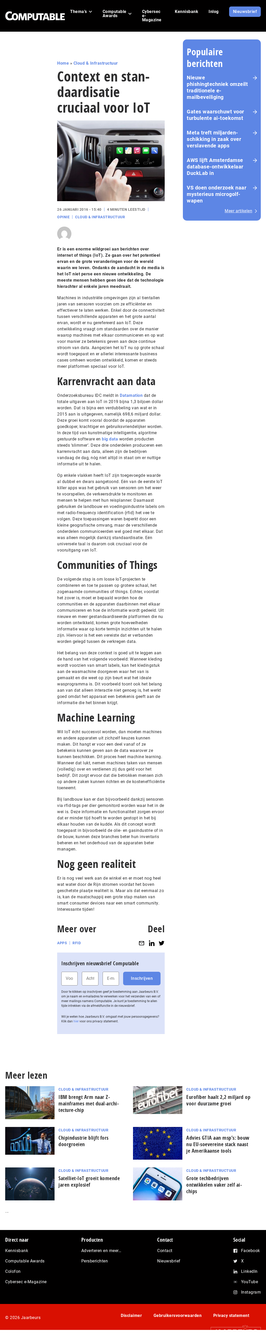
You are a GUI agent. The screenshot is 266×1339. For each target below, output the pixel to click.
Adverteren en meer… (101, 1250)
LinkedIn (249, 1271)
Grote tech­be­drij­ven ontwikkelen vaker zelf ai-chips (214, 1185)
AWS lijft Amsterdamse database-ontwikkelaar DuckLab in (215, 166)
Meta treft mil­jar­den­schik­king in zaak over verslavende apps (214, 139)
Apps (62, 943)
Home (63, 63)
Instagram (251, 1292)
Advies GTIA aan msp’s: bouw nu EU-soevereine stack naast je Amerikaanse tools (217, 1144)
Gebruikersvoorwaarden (178, 1315)
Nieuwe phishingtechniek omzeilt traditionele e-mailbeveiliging (217, 87)
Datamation (131, 395)
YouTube (249, 1281)
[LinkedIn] (152, 943)
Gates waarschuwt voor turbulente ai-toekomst (215, 114)
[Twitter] (161, 943)
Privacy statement (231, 1315)
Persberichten (94, 1261)
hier (76, 1021)
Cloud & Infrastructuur (96, 63)
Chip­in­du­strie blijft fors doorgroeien (83, 1141)
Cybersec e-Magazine (26, 1281)
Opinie (63, 217)
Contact (164, 1250)
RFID (76, 943)
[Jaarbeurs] (233, 1331)
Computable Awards (25, 1261)
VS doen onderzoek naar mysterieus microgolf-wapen (216, 194)
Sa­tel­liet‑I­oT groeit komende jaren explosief (89, 1181)
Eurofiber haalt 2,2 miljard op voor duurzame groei (218, 1100)
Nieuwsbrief (169, 1261)
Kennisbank (16, 1250)
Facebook (250, 1250)
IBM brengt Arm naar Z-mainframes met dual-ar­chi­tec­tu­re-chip (88, 1103)
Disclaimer (131, 1315)
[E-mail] (141, 943)
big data (110, 439)
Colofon (13, 1271)
